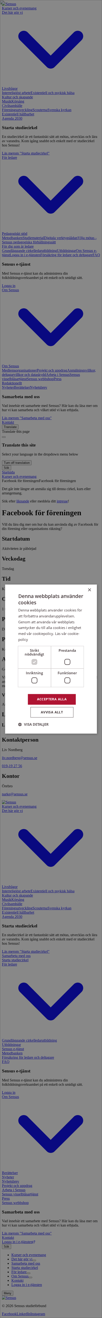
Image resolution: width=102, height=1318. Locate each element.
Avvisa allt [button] (52, 712)
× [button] (89, 590)
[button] (33, 724)
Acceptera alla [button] (52, 699)
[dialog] (51, 659)
